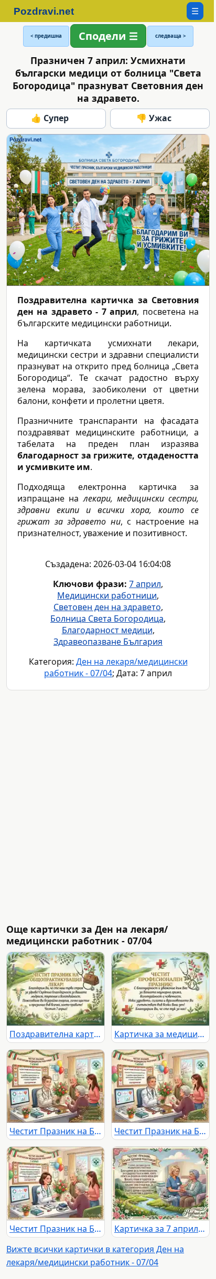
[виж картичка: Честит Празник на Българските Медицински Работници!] (55, 1086)
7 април (145, 584)
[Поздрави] (49, 11)
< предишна (46, 36)
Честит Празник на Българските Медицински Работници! (55, 1131)
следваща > (170, 36)
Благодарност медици (107, 630)
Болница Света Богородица (107, 618)
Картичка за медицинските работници (160, 1034)
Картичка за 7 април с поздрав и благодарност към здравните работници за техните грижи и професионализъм (160, 1228)
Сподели (102, 36)
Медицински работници (107, 595)
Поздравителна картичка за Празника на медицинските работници (55, 1034)
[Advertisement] (108, 807)
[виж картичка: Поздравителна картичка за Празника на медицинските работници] (55, 989)
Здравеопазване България (108, 641)
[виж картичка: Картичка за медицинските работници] (160, 989)
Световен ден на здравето (107, 607)
